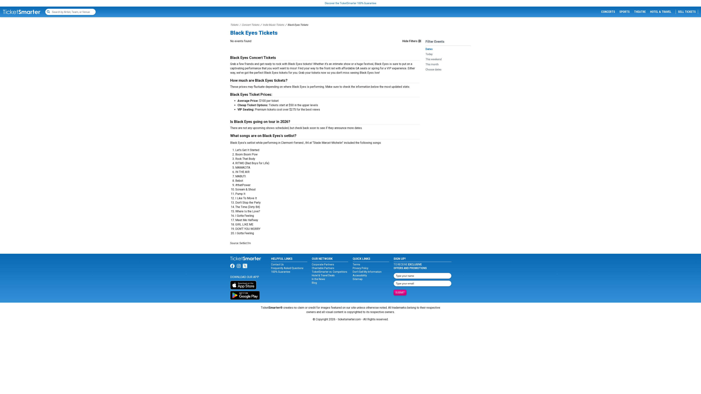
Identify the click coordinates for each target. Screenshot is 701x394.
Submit (400, 292)
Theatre (640, 11)
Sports (624, 11)
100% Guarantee (280, 271)
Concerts (608, 11)
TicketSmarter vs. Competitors (329, 271)
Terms (356, 264)
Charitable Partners (323, 268)
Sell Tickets (687, 11)
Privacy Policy (360, 268)
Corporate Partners (323, 264)
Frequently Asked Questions (287, 268)
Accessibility (360, 275)
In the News (318, 279)
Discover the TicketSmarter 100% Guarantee (350, 3)
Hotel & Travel (660, 11)
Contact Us (277, 264)
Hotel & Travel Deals (323, 275)
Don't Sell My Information (367, 271)
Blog (314, 282)
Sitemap (358, 279)
